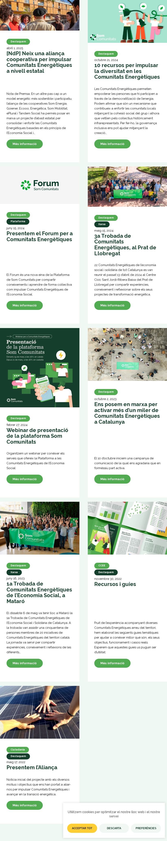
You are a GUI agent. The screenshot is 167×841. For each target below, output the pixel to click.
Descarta (114, 828)
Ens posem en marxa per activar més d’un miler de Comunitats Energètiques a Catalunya (127, 413)
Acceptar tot (82, 828)
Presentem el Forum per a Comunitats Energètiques (40, 236)
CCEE (101, 565)
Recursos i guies (115, 584)
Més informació (25, 144)
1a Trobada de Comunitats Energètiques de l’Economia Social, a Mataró (39, 592)
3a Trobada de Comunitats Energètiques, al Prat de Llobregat (125, 244)
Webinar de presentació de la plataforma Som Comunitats (37, 436)
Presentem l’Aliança (32, 767)
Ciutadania (18, 749)
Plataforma (18, 221)
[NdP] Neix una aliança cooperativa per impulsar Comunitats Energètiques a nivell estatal (39, 62)
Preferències (146, 828)
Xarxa (101, 224)
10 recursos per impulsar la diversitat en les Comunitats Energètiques (127, 71)
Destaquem (18, 41)
